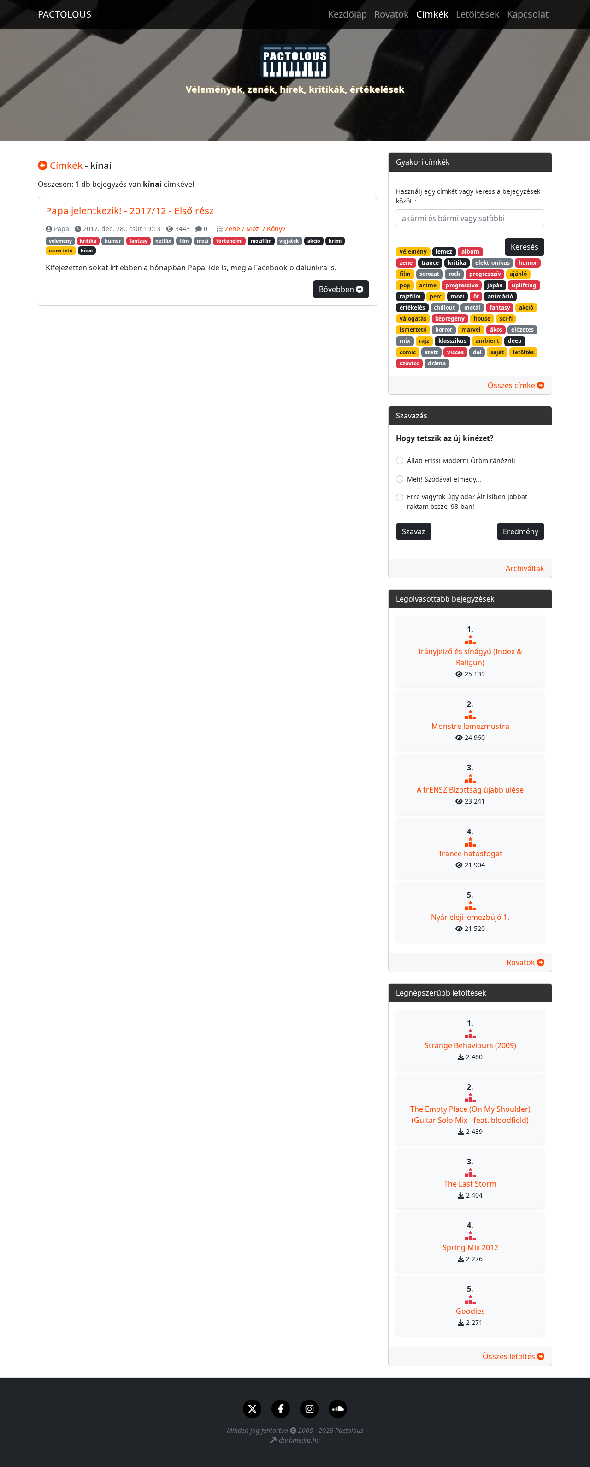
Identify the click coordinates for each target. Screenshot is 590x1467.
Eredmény (520, 531)
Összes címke (512, 385)
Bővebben (337, 289)
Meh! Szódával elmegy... (444, 479)
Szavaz (413, 531)
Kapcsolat (528, 14)
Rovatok (391, 14)
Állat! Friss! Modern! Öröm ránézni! (461, 460)
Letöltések (478, 14)
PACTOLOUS (64, 14)
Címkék (432, 14)
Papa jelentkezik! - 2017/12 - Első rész (130, 210)
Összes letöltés (510, 1356)
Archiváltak (525, 568)
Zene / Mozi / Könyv (255, 228)
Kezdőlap (347, 14)
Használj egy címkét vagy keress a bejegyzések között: (468, 196)
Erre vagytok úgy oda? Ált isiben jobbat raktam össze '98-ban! (467, 501)
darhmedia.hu (299, 1440)
